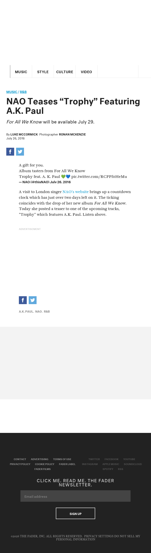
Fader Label (67, 464)
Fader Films (42, 469)
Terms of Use (62, 459)
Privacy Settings (98, 536)
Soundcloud (133, 464)
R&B (23, 91)
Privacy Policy (20, 464)
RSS (120, 469)
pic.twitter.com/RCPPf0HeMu (99, 176)
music (11, 91)
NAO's (68, 192)
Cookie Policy (44, 464)
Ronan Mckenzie (72, 134)
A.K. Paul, (26, 311)
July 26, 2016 (60, 181)
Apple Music (110, 464)
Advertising (39, 459)
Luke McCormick (24, 134)
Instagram (90, 464)
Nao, (39, 311)
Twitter (94, 459)
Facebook (112, 459)
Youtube (129, 459)
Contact (20, 459)
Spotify (108, 469)
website (82, 192)
